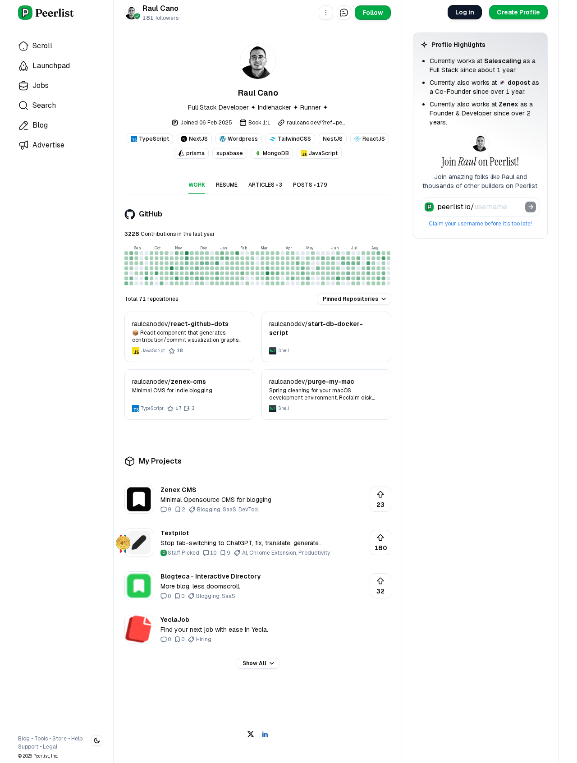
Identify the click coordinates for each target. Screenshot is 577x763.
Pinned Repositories (350, 299)
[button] (326, 12)
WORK (196, 184)
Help (76, 738)
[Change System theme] (97, 740)
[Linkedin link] (265, 734)
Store (59, 738)
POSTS (310, 184)
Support (28, 746)
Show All (254, 663)
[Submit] (530, 207)
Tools (41, 738)
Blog (24, 738)
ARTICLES (265, 184)
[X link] (250, 734)
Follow (372, 13)
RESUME (227, 184)
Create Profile (518, 12)
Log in (464, 12)
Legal (50, 746)
